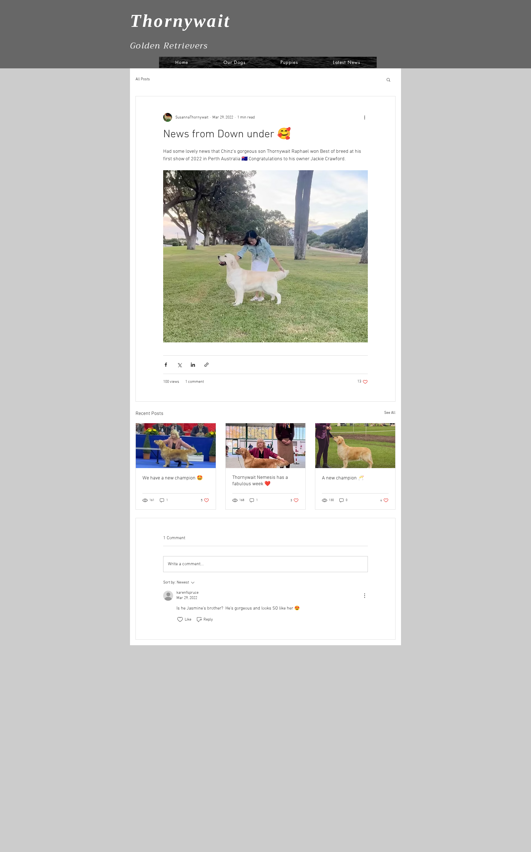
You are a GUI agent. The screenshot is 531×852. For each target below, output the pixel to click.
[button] (388, 79)
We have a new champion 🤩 (172, 478)
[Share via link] (206, 364)
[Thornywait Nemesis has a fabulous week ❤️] (266, 445)
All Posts (143, 79)
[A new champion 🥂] (355, 445)
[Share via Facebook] (165, 364)
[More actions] (364, 117)
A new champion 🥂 (343, 478)
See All (389, 412)
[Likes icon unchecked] (180, 619)
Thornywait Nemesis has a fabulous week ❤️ (260, 481)
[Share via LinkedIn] (193, 364)
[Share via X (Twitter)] (179, 364)
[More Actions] (364, 595)
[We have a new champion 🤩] (176, 445)
